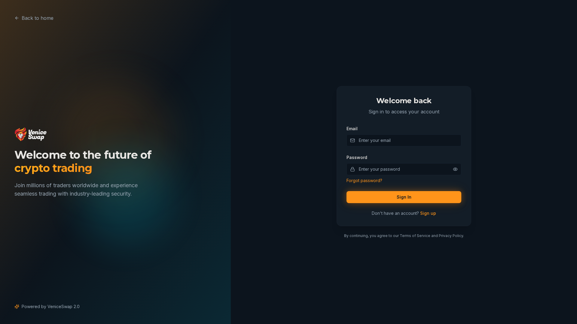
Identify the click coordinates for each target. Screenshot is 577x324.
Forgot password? (364, 180)
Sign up (428, 213)
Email (352, 128)
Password (357, 157)
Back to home (37, 18)
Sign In (404, 197)
